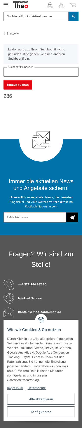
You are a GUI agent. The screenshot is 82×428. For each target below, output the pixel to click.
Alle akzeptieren (41, 399)
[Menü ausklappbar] (5, 2)
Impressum (15, 388)
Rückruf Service (30, 298)
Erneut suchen (18, 84)
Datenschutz (37, 388)
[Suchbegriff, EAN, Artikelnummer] (73, 16)
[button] (50, 5)
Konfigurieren (41, 412)
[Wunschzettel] (61, 5)
